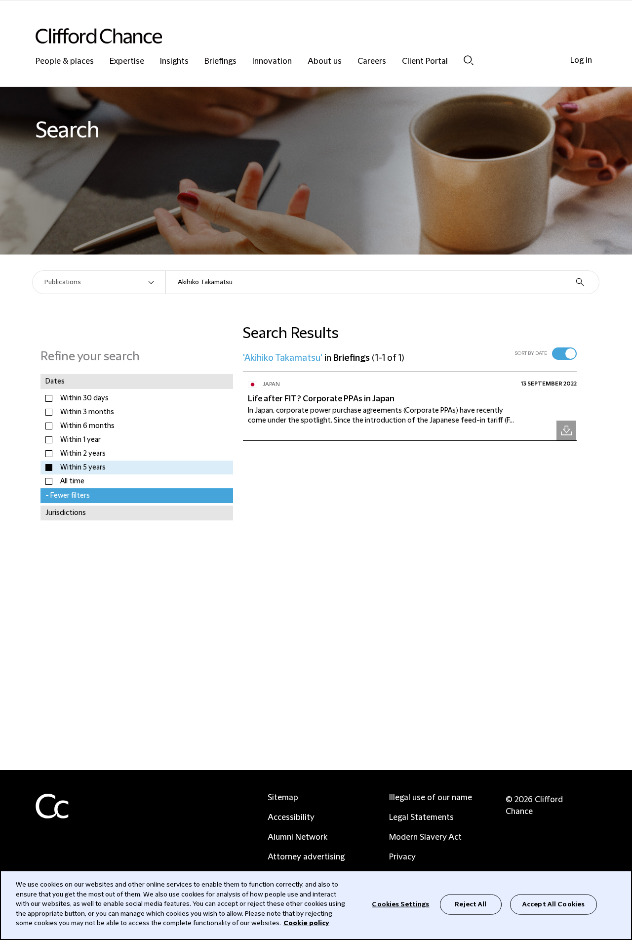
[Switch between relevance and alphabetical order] (564, 353)
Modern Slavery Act (425, 837)
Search (469, 60)
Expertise (127, 61)
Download (566, 430)
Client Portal (425, 61)
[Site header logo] (296, 35)
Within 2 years (83, 454)
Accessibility (291, 817)
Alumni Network (297, 837)
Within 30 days (84, 398)
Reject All (470, 904)
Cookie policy (306, 923)
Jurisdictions (65, 513)
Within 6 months (87, 426)
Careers (371, 61)
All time (72, 481)
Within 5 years (83, 467)
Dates (55, 381)
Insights (174, 61)
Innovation (272, 61)
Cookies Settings (400, 904)
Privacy (402, 857)
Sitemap (283, 797)
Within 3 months (87, 412)
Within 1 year (80, 440)
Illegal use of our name (430, 797)
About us (325, 61)
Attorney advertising (306, 857)
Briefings (220, 61)
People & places (65, 61)
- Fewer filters (67, 496)
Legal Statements (421, 817)
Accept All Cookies (553, 904)
